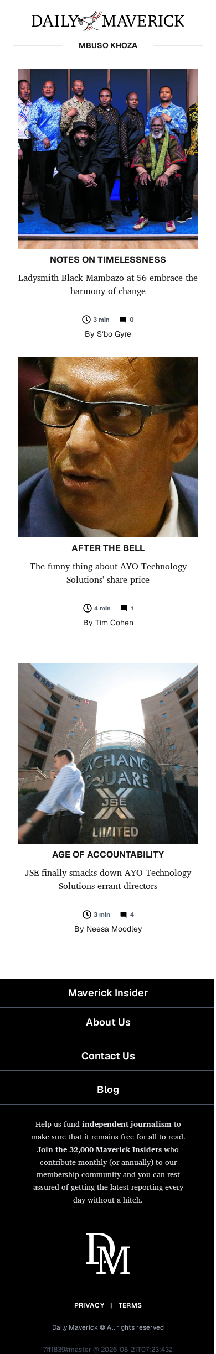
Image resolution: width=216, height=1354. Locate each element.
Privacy (89, 1305)
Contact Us (108, 1055)
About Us (108, 1022)
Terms (130, 1305)
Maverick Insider (108, 992)
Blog (108, 1089)
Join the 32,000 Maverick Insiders (99, 1149)
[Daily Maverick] (108, 20)
